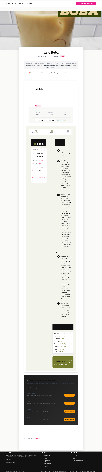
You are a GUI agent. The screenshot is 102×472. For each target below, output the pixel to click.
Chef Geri (30, 438)
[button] (42, 149)
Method (51, 132)
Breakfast (47, 455)
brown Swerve (42, 160)
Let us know (57, 364)
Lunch (46, 457)
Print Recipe (38, 105)
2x (37, 144)
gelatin (40, 163)
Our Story (75, 458)
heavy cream (42, 177)
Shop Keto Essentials (78, 460)
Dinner (46, 458)
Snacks (47, 465)
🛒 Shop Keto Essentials (86, 3)
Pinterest (75, 457)
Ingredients (35, 132)
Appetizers (48, 463)
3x (40, 144)
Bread (46, 461)
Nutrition (67, 132)
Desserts (47, 460)
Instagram (75, 455)
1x (34, 144)
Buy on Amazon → (69, 395)
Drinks (62, 56)
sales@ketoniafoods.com (12, 462)
